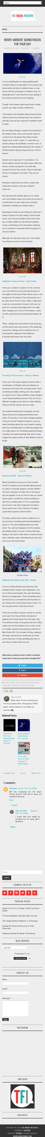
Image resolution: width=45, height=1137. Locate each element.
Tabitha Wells (16, 685)
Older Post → (37, 773)
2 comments (35, 48)
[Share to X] (9, 691)
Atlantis (7, 682)
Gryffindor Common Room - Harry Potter (19, 281)
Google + (23, 675)
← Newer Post (8, 773)
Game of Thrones (21, 682)
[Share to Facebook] (11, 691)
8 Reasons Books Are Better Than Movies (18, 933)
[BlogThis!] (7, 691)
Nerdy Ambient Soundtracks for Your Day (22, 41)
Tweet (23, 665)
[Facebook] (10, 892)
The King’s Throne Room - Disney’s (20, 375)
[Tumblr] (28, 892)
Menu (4, 29)
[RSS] (34, 892)
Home (23, 773)
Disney (13, 682)
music (9, 685)
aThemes (19, 1133)
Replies (15, 805)
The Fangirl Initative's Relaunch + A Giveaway (20, 921)
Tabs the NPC (21, 811)
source (22, 77)
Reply (11, 800)
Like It (23, 670)
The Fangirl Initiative (29, 1127)
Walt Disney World (28, 685)
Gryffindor (31, 682)
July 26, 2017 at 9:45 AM (27, 788)
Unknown (13, 788)
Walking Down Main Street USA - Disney (19, 580)
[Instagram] (16, 892)
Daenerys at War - (16, 476)
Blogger (27, 954)
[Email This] (4, 691)
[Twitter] (4, 892)
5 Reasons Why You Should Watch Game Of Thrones (8, 738)
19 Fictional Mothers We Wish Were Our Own (19, 916)
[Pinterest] (22, 892)
